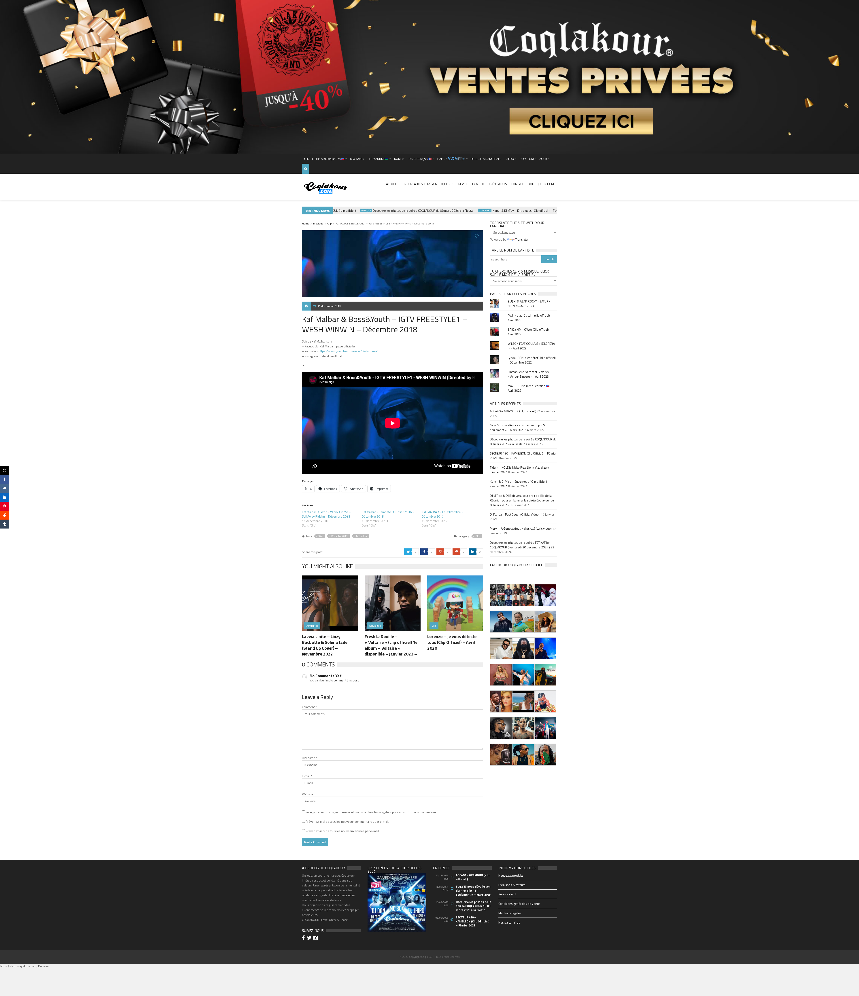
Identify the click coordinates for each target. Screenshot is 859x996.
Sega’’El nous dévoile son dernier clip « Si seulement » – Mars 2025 (518, 427)
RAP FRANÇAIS (418, 158)
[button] (501, 595)
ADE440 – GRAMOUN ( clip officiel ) (513, 411)
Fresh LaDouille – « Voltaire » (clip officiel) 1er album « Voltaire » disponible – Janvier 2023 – (392, 645)
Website (307, 794)
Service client (507, 894)
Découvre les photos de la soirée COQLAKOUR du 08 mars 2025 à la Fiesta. (397, 210)
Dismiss (43, 966)
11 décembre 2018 (329, 306)
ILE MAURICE (377, 158)
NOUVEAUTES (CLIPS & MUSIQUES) (427, 184)
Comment (309, 706)
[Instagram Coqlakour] (316, 938)
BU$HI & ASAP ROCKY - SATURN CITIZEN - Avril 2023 (529, 303)
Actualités (459, 210)
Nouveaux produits (510, 875)
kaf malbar (361, 536)
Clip (329, 223)
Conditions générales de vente (519, 903)
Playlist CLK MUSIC (471, 184)
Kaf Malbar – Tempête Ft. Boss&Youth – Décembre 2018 (388, 514)
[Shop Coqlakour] (429, 76)
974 (321, 536)
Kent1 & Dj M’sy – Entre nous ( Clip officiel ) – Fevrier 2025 (505, 210)
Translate (521, 239)
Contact (517, 184)
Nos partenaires (509, 922)
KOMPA (399, 158)
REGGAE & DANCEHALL (486, 158)
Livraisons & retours (511, 884)
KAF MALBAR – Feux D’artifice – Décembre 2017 (443, 514)
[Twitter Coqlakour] (310, 938)
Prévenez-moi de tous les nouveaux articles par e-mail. (342, 831)
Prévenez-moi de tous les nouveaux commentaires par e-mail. (347, 821)
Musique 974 (557, 210)
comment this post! (346, 680)
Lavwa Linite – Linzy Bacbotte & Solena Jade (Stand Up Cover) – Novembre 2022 (324, 645)
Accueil (391, 184)
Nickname (309, 757)
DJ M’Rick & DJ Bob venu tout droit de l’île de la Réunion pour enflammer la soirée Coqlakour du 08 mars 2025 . (522, 500)
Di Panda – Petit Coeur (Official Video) (515, 514)
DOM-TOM (527, 158)
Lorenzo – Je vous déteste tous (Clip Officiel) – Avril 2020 (451, 642)
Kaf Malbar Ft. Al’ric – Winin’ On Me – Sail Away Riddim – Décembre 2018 (326, 514)
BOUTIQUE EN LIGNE (541, 184)
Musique (340, 210)
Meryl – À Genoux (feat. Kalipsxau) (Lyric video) (521, 528)
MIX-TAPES (357, 158)
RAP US (442, 158)
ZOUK (543, 158)
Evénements (498, 184)
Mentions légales (509, 913)
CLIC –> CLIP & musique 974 (322, 158)
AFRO (510, 158)
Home (305, 223)
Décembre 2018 (339, 536)
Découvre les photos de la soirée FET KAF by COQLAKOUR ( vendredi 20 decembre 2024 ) (520, 545)
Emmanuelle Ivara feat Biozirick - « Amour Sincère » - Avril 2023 (529, 374)
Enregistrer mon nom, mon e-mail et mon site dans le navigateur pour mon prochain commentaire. (371, 812)
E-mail (307, 776)
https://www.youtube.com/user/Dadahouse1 (349, 351)
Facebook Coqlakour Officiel (516, 565)
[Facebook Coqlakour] (304, 938)
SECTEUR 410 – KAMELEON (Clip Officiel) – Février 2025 (473, 921)
